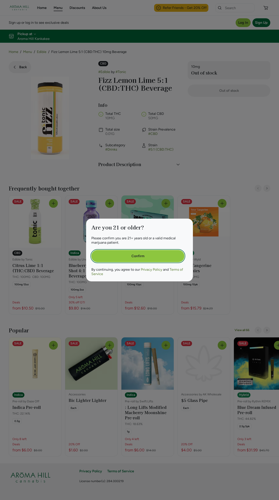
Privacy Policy (151, 269)
